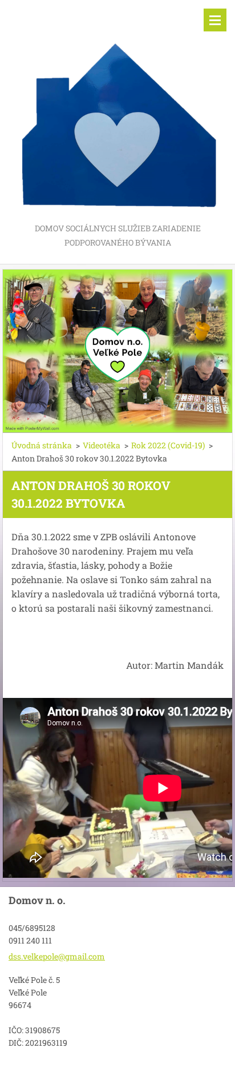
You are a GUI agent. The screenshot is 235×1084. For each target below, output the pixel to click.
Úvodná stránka (41, 445)
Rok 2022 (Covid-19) (168, 445)
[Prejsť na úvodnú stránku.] (117, 110)
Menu (215, 20)
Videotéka (101, 445)
